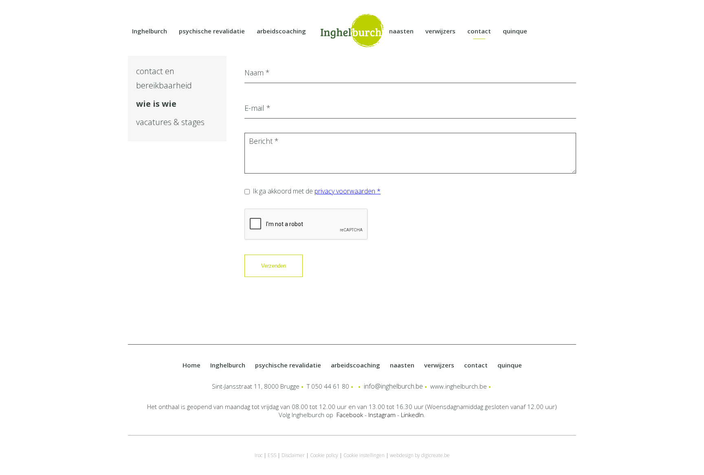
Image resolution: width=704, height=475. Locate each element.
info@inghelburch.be (393, 386)
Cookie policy (324, 455)
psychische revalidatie (212, 31)
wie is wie (156, 103)
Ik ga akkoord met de (317, 191)
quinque (515, 31)
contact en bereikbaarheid (164, 78)
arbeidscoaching (281, 31)
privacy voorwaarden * (348, 191)
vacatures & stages (170, 122)
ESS (272, 455)
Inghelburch (149, 31)
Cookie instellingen (364, 455)
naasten (401, 31)
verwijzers (440, 31)
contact (479, 31)
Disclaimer (293, 455)
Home (191, 365)
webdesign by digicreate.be (420, 455)
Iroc (258, 455)
